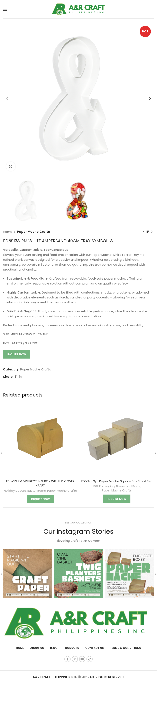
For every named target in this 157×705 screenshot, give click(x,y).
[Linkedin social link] (20, 376)
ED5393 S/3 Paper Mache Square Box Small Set (116, 481)
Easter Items (36, 491)
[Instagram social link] (75, 659)
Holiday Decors (15, 491)
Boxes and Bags (128, 486)
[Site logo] (78, 9)
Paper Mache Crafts (33, 232)
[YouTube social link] (82, 659)
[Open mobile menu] (5, 9)
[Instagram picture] (27, 573)
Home (7, 232)
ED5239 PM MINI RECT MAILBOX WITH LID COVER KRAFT (40, 483)
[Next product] (152, 232)
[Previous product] (144, 232)
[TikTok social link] (89, 659)
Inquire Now (16, 354)
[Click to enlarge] (10, 166)
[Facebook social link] (15, 376)
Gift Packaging (104, 486)
